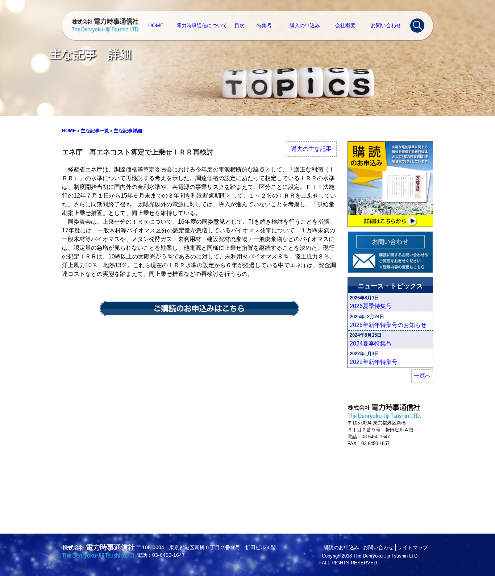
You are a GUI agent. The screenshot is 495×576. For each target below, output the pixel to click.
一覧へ (422, 376)
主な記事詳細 (128, 130)
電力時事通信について (201, 25)
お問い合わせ (386, 25)
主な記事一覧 (95, 130)
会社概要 (345, 25)
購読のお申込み (341, 547)
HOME (155, 25)
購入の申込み (305, 25)
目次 (239, 25)
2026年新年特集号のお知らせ (388, 325)
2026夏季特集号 (371, 306)
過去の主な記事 (311, 149)
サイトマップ (413, 547)
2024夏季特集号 (371, 343)
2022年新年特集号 (374, 362)
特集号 (264, 25)
